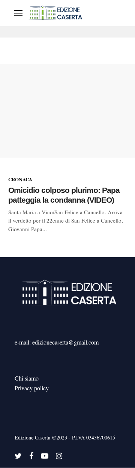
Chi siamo (27, 378)
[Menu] (18, 13)
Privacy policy (32, 388)
